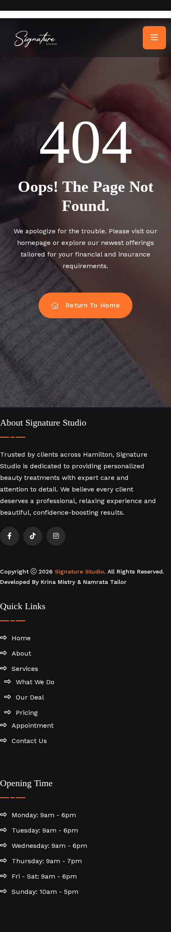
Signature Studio (79, 571)
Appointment (33, 725)
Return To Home (92, 305)
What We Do (35, 682)
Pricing (27, 713)
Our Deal (30, 697)
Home (21, 638)
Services (25, 669)
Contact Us (29, 741)
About (21, 653)
